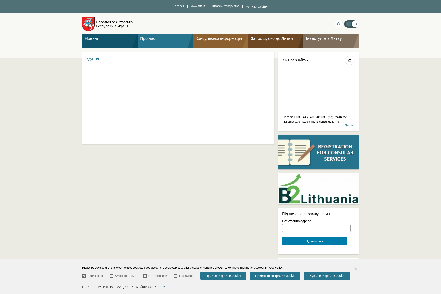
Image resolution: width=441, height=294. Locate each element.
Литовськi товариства (225, 6)
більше (349, 125)
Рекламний (186, 276)
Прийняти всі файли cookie (275, 276)
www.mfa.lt (198, 6)
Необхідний (95, 276)
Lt (348, 24)
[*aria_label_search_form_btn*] (338, 24)
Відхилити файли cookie (327, 276)
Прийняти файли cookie (223, 276)
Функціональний (125, 276)
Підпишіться (314, 241)
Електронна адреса (296, 221)
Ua (355, 24)
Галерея (178, 6)
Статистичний (157, 276)
